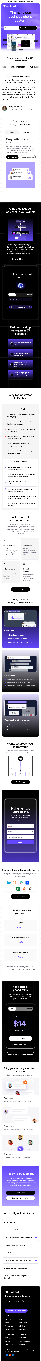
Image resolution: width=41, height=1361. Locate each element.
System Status (9, 1329)
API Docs (22, 1326)
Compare (8, 1319)
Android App (9, 1344)
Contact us (22, 1337)
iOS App (7, 1341)
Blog (20, 1319)
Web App (8, 1338)
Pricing (7, 1322)
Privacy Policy (23, 1344)
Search (20, 842)
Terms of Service (24, 1341)
